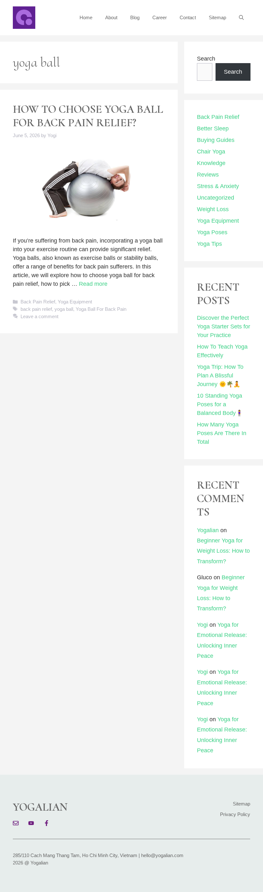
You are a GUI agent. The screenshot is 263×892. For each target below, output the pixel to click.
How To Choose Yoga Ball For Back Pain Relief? (88, 116)
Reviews (208, 174)
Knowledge (211, 163)
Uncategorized (215, 197)
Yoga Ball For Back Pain (101, 309)
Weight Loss (213, 209)
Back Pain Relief (38, 301)
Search (206, 58)
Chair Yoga (211, 151)
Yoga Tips (209, 244)
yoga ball (64, 309)
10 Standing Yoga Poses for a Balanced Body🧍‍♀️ (220, 404)
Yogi (202, 625)
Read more (93, 284)
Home (86, 17)
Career (159, 17)
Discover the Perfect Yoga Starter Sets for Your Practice (223, 326)
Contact (188, 17)
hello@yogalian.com (162, 855)
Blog (135, 17)
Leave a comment (39, 316)
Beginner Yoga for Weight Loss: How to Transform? (223, 551)
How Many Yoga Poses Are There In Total (221, 433)
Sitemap (217, 17)
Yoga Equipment (75, 301)
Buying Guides (215, 140)
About (111, 17)
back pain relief (36, 309)
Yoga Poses (212, 232)
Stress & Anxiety (218, 186)
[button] (241, 17)
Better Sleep (213, 128)
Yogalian (208, 530)
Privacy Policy (235, 814)
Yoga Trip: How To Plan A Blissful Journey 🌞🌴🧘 (220, 375)
